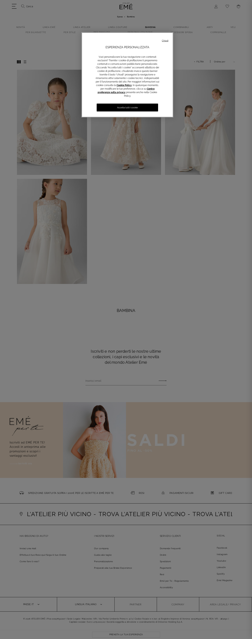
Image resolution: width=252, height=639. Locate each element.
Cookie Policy (124, 85)
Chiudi (165, 40)
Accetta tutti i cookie (127, 107)
